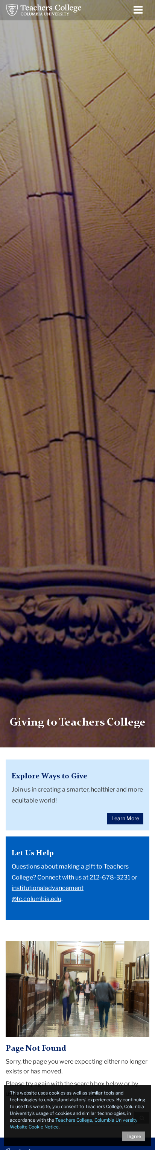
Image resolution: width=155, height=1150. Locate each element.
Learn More (125, 818)
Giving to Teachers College (78, 722)
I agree (133, 1136)
